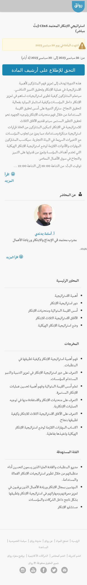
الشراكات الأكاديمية (38, 555)
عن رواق (48, 541)
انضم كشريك (74, 555)
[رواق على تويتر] (54, 570)
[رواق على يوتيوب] (33, 570)
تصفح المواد (62, 541)
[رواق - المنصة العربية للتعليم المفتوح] (78, 6)
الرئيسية (75, 541)
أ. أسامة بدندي (45, 234)
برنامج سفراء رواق (16, 555)
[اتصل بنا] (64, 570)
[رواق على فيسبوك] (43, 570)
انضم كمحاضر (58, 555)
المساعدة (43, 547)
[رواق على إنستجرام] (22, 570)
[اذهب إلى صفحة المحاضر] (45, 215)
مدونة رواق (35, 541)
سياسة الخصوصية (17, 541)
